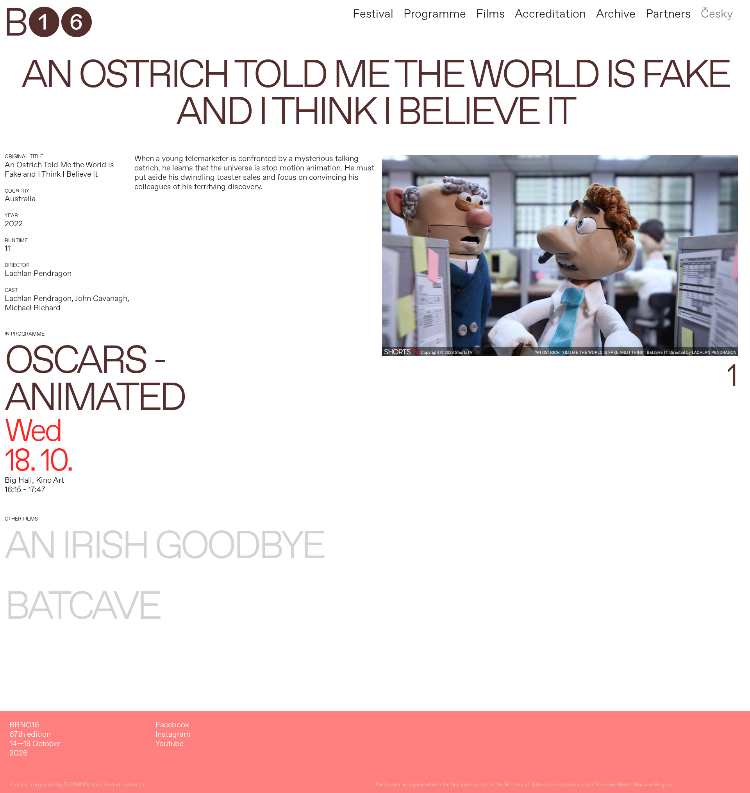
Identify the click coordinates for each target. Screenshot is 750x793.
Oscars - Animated (94, 379)
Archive (616, 14)
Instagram (173, 734)
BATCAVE (82, 606)
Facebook (172, 725)
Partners (668, 14)
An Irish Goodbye (164, 545)
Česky (717, 14)
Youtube (169, 743)
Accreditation (550, 14)
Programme (435, 14)
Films (490, 14)
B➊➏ (47, 23)
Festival (373, 14)
